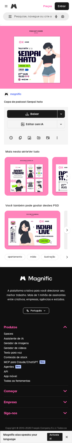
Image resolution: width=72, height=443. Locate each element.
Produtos (10, 327)
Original (24, 33)
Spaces (8, 333)
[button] (36, 311)
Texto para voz (13, 352)
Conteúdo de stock (15, 357)
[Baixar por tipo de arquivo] (61, 114)
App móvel (10, 376)
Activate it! (54, 436)
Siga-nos (10, 413)
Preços (47, 6)
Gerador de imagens (16, 343)
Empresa (10, 402)
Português (36, 310)
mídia (33, 256)
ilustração (49, 256)
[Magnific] (36, 279)
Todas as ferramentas (17, 381)
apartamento (15, 256)
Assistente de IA (14, 338)
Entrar (62, 6)
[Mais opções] (57, 138)
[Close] (67, 437)
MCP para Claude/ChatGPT (24, 362)
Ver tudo (33, 151)
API (6, 371)
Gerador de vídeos (15, 348)
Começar (10, 391)
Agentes (12, 366)
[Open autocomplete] (8, 16)
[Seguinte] (67, 176)
